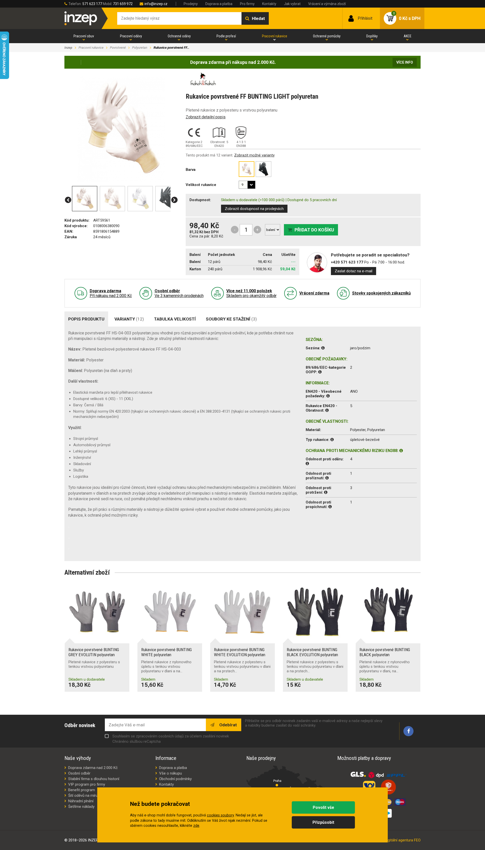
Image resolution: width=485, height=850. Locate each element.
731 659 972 (123, 4)
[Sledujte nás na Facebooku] (408, 731)
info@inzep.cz (155, 4)
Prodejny (191, 4)
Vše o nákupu (170, 773)
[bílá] (246, 169)
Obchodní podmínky (175, 779)
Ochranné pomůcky (327, 36)
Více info (404, 62)
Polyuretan (139, 47)
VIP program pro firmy (86, 784)
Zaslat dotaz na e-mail (353, 271)
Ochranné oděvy (179, 36)
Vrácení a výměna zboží (327, 4)
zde (196, 826)
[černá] (263, 169)
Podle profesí (226, 36)
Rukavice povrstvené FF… (171, 47)
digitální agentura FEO (403, 840)
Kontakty (269, 4)
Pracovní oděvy (131, 36)
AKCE (407, 36)
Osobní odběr (79, 773)
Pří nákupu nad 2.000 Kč (111, 293)
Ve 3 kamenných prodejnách (179, 293)
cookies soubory (220, 815)
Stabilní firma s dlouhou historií (93, 779)
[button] (68, 200)
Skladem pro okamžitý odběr (251, 293)
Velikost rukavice (201, 184)
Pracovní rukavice (274, 36)
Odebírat (227, 724)
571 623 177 (92, 4)
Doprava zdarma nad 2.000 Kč (93, 767)
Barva (191, 169)
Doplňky (372, 36)
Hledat (258, 18)
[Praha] (277, 785)
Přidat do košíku (314, 229)
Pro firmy (247, 4)
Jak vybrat (292, 4)
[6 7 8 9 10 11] (247, 185)
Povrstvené (118, 47)
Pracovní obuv (84, 36)
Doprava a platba (218, 4)
